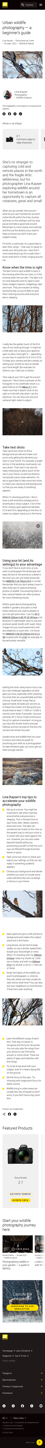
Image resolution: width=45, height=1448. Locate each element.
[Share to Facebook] (9, 1114)
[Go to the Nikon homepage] (5, 4)
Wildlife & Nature (26, 43)
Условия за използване (13, 1425)
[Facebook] (22, 1405)
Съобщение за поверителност (27, 1422)
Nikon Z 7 (27, 387)
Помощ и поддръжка (12, 1386)
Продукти (7, 1373)
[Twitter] (31, 1405)
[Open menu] (40, 5)
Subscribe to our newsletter (22, 1307)
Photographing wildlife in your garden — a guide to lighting (15, 1265)
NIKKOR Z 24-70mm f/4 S (18, 581)
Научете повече (20, 1194)
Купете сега (20, 1200)
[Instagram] (13, 1405)
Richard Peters (8, 1255)
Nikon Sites (18, 1418)
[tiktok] (20, 113)
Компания (7, 1393)
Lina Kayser (7, 40)
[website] (4, 113)
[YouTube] (41, 1405)
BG (3, 1418)
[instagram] (15, 113)
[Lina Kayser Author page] (7, 94)
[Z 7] (20, 1154)
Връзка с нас (7, 1422)
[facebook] (9, 113)
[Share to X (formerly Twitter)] (15, 1114)
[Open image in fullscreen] (38, 56)
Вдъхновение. (9, 1379)
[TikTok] (4, 1405)
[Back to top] (39, 1442)
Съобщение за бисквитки (14, 1428)
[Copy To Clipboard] (4, 1114)
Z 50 (24, 637)
